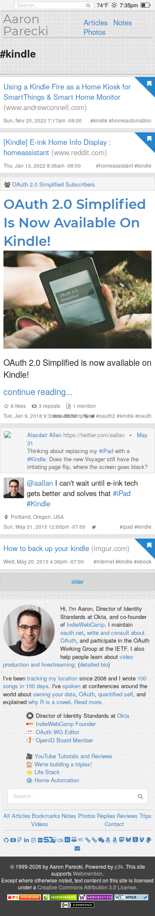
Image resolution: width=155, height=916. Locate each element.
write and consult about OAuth (102, 636)
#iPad (106, 451)
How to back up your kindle (46, 548)
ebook (144, 561)
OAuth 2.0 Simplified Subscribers (53, 184)
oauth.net (72, 632)
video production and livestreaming (68, 661)
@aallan (40, 483)
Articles (96, 22)
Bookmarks (46, 816)
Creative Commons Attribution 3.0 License (86, 887)
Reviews (127, 816)
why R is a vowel (49, 702)
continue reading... (37, 391)
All (6, 816)
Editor (72, 732)
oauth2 (107, 415)
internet (105, 561)
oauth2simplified (75, 415)
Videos (39, 824)
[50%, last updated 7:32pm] (146, 5)
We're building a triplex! (63, 764)
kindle (100, 120)
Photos (94, 32)
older (77, 581)
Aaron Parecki (26, 25)
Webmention (87, 873)
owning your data (54, 694)
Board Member (74, 740)
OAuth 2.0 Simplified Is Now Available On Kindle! (74, 222)
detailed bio (94, 664)
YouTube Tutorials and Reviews (73, 756)
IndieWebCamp (86, 624)
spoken (71, 686)
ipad (128, 526)
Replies (106, 816)
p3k (119, 866)
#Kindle (36, 459)
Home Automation (56, 780)
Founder (85, 724)
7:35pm (129, 5)
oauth (145, 415)
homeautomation (132, 120)
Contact (114, 824)
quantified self (115, 694)
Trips (146, 816)
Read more (87, 702)
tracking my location (52, 678)
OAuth (87, 694)
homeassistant (116, 165)
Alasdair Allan (44, 435)
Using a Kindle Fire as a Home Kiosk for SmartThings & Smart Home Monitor (67, 91)
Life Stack (47, 772)
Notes (122, 22)
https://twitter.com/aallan (93, 435)
